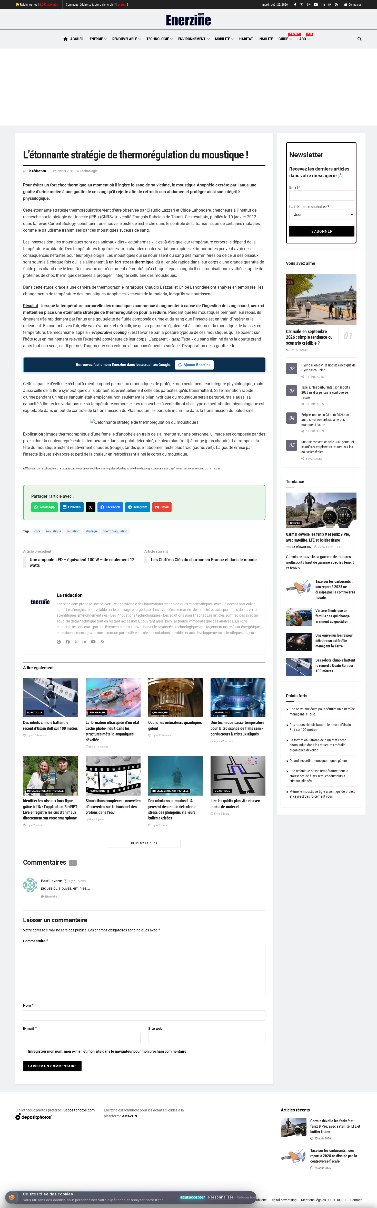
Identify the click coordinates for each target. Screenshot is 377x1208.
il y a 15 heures (36, 735)
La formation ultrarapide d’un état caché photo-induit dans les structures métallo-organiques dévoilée (318, 745)
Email (163, 507)
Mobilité (222, 39)
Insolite (266, 39)
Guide (285, 38)
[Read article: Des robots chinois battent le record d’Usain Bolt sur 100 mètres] (50, 697)
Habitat (246, 39)
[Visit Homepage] (188, 19)
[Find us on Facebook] (295, 5)
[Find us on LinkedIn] (323, 5)
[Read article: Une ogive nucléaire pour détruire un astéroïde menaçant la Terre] (299, 642)
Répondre (51, 896)
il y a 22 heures (223, 741)
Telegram (139, 507)
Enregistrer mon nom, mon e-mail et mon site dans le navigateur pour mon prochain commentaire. (107, 1051)
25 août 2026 (325, 547)
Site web (155, 1028)
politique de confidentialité (183, 1202)
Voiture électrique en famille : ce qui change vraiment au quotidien (332, 616)
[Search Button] (360, 39)
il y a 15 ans (77, 881)
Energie (96, 39)
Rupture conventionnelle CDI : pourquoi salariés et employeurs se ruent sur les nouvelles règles (327, 447)
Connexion (355, 4)
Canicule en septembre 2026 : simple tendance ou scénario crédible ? (309, 337)
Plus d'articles (144, 843)
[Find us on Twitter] (302, 5)
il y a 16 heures (98, 747)
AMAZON (129, 1116)
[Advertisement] (188, 87)
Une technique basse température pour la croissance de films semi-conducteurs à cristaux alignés (237, 728)
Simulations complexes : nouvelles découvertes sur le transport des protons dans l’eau (113, 806)
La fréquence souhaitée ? (309, 207)
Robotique (34, 712)
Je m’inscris (334, 1193)
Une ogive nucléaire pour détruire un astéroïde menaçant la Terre (334, 640)
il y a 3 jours (221, 813)
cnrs (37, 531)
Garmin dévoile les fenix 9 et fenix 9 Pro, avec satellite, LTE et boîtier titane (335, 1126)
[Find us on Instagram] (308, 5)
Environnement (191, 39)
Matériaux (222, 712)
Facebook (112, 507)
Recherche (98, 712)
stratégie (91, 531)
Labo (303, 38)
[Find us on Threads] (329, 5)
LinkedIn (73, 507)
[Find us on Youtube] (316, 5)
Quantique (160, 712)
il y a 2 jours (34, 825)
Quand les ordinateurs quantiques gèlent (318, 761)
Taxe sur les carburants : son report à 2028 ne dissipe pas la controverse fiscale (325, 392)
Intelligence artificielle (45, 790)
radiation (73, 531)
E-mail (30, 1028)
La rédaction (37, 171)
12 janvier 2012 (63, 171)
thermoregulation (115, 531)
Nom (28, 1005)
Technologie (157, 39)
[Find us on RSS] (336, 5)
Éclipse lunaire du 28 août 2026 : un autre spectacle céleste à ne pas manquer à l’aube (325, 420)
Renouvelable (124, 39)
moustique (53, 531)
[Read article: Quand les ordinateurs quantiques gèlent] (175, 697)
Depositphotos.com (79, 1110)
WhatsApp (46, 507)
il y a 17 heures (161, 735)
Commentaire (36, 940)
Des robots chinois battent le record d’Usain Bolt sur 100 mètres (335, 665)
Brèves (295, 523)
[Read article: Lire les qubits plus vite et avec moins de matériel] (238, 776)
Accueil (77, 39)
